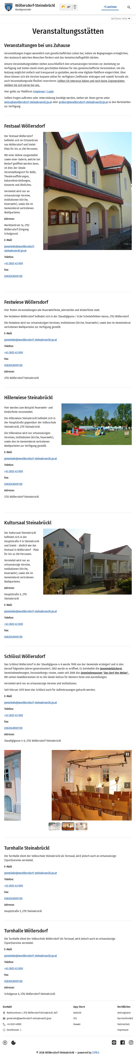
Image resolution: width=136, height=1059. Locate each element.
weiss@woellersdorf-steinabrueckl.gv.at (28, 102)
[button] (87, 191)
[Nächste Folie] (127, 785)
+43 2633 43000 (14, 1024)
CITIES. (96, 1052)
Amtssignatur (124, 1012)
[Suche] (129, 7)
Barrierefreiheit (125, 1018)
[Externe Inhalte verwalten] (13, 1043)
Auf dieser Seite (119, 18)
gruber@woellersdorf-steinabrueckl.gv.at (83, 102)
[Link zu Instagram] (131, 1042)
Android (77, 1012)
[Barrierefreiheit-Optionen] (5, 1043)
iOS (75, 1018)
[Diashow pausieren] (127, 754)
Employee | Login (43, 91)
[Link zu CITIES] (114, 1042)
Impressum (123, 1029)
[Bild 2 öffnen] (68, 785)
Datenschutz (123, 1024)
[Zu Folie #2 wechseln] (68, 826)
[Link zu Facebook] (122, 1042)
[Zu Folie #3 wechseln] (81, 826)
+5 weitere (110, 7)
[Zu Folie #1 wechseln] (54, 826)
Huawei (77, 1024)
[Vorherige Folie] (9, 785)
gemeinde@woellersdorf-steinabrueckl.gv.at (29, 1018)
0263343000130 (13, 276)
